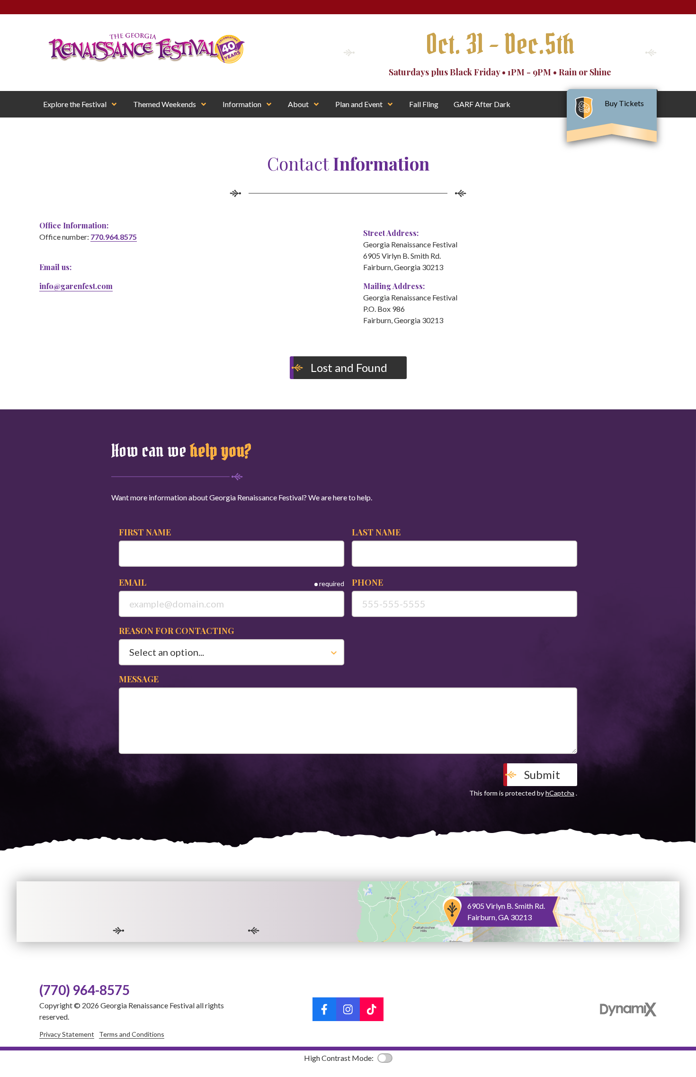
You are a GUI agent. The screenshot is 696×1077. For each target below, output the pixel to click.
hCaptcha (559, 793)
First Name (145, 532)
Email (132, 582)
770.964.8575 (113, 236)
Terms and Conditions (131, 1034)
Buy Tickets (625, 103)
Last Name (376, 532)
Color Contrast (385, 1058)
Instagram (348, 1009)
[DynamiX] (628, 1009)
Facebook (324, 1009)
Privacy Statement (66, 1034)
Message (139, 679)
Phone (367, 582)
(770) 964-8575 (84, 990)
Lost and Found (350, 367)
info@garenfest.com (76, 286)
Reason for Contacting (176, 630)
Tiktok (372, 1009)
